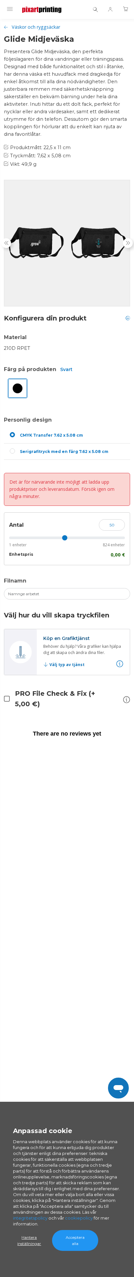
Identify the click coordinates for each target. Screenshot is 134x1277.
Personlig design (28, 420)
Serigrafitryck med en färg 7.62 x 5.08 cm (64, 451)
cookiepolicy (79, 1218)
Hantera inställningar (29, 1240)
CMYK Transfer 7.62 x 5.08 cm (51, 435)
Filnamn (15, 581)
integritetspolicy (30, 1218)
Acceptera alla (75, 1240)
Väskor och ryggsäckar (36, 27)
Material (15, 337)
